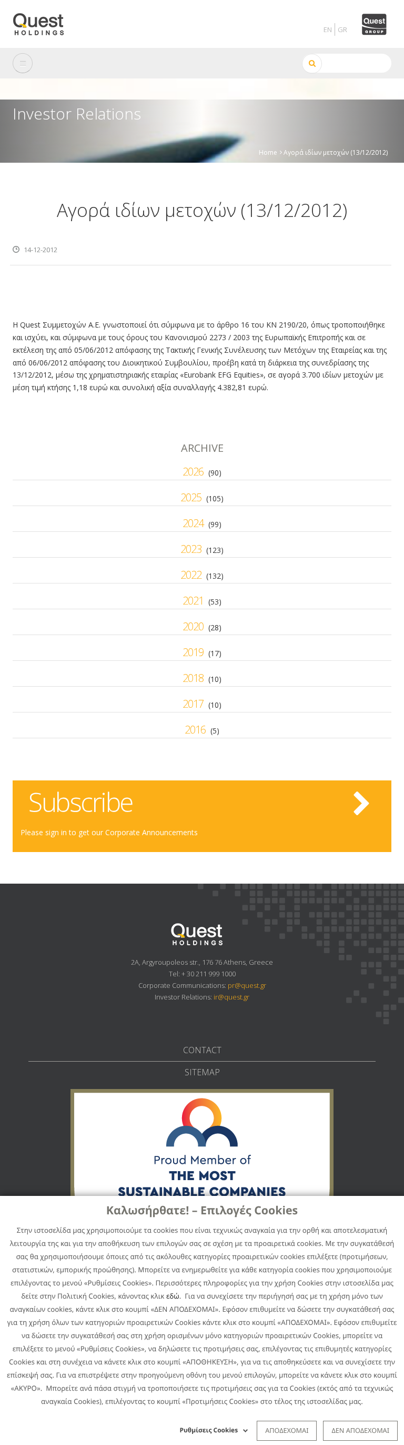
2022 (190, 575)
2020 (193, 626)
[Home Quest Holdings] (44, 21)
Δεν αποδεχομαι (360, 1430)
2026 (193, 471)
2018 (193, 678)
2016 (195, 729)
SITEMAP (202, 1072)
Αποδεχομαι (286, 1430)
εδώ (172, 1296)
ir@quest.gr (231, 997)
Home (268, 151)
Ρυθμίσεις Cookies (209, 1430)
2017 (193, 704)
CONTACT (202, 1050)
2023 (190, 549)
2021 (193, 600)
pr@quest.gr (247, 985)
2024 (193, 523)
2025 (190, 497)
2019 (193, 652)
